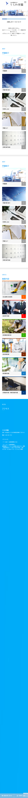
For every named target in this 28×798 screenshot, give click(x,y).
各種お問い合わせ (7, 795)
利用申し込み (21, 795)
